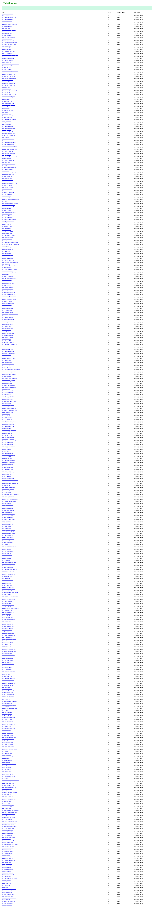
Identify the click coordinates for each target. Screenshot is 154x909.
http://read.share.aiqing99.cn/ (8, 126)
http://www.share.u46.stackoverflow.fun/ (10, 63)
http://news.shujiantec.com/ (8, 660)
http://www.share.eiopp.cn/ (7, 731)
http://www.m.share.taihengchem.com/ (10, 480)
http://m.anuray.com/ (6, 492)
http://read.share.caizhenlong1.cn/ (9, 562)
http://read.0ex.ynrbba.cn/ (7, 881)
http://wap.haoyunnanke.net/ (8, 894)
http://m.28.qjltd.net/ (6, 92)
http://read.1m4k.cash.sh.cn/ (8, 772)
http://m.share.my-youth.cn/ (8, 65)
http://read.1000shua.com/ (7, 796)
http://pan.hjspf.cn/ (6, 758)
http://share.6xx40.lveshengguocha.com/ (10, 244)
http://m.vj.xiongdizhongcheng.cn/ (9, 597)
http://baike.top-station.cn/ (7, 13)
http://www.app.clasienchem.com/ (9, 299)
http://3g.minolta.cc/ (6, 560)
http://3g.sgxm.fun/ (6, 15)
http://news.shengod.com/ (7, 442)
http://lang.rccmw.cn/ (6, 210)
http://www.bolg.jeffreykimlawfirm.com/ (10, 313)
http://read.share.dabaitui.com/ (8, 564)
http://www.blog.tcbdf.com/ (7, 628)
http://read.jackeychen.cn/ (7, 644)
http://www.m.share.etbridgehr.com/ (9, 465)
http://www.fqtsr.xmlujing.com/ (8, 655)
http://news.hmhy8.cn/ (6, 769)
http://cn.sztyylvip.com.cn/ (7, 665)
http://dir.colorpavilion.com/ (7, 508)
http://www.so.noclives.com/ (8, 363)
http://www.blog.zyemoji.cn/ (7, 301)
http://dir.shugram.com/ (7, 72)
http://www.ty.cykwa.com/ (7, 110)
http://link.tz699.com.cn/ (7, 740)
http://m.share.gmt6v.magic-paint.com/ (10, 269)
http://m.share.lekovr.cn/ (7, 719)
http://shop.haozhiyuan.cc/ (7, 258)
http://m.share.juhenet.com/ (8, 206)
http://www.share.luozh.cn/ (7, 187)
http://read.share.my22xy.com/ (8, 235)
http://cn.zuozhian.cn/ (6, 556)
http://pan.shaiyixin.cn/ (6, 867)
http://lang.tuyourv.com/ (7, 101)
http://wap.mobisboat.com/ (7, 249)
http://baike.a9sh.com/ (6, 449)
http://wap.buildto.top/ (6, 771)
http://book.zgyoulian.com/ (7, 624)
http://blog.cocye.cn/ (6, 762)
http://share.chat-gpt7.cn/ (7, 742)
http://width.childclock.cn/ (7, 580)
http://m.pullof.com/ (6, 28)
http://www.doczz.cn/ (6, 267)
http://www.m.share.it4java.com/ (9, 30)
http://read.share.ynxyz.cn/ (7, 896)
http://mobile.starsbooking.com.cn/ (9, 90)
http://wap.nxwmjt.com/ (7, 458)
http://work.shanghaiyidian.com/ (8, 76)
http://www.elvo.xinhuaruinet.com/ (9, 764)
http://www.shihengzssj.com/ (8, 612)
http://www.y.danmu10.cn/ (7, 276)
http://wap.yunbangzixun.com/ (8, 358)
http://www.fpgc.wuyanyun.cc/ (8, 506)
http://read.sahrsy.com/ (7, 33)
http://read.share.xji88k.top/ (8, 237)
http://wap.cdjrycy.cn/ (6, 794)
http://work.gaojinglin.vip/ (7, 512)
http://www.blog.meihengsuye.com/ (9, 410)
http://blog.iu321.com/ (6, 326)
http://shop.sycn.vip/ (6, 367)
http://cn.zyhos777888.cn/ (7, 774)
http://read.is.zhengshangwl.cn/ (8, 446)
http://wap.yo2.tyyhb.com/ (7, 869)
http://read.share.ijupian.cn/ (7, 672)
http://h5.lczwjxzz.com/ (7, 21)
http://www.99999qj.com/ (7, 503)
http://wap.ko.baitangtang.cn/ (8, 396)
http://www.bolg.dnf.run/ (7, 640)
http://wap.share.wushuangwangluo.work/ (11, 747)
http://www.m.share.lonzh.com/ (8, 574)
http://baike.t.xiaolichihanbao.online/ (9, 42)
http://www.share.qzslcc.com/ (8, 599)
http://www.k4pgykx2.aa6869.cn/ (9, 167)
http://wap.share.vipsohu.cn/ (8, 312)
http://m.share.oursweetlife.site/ (8, 97)
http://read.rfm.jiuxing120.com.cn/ (9, 387)
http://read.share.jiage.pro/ (7, 19)
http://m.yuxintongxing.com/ (8, 221)
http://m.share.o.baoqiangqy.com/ (9, 705)
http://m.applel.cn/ (5, 246)
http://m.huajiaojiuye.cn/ (7, 819)
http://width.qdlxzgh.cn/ (7, 362)
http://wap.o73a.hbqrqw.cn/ (7, 106)
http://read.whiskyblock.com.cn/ (9, 142)
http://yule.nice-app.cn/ (7, 372)
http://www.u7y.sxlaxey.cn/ (7, 615)
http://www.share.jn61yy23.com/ (9, 272)
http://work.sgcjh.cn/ (6, 730)
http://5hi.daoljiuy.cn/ (6, 388)
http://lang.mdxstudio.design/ (8, 537)
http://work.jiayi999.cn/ (6, 403)
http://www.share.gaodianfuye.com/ (9, 708)
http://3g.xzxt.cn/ (5, 887)
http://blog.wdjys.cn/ (6, 108)
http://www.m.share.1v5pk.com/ (8, 153)
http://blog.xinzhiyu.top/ (7, 653)
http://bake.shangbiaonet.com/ (8, 85)
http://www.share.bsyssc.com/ (8, 728)
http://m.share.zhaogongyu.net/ (8, 315)
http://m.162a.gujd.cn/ (6, 201)
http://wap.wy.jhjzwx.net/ (7, 433)
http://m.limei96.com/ (6, 355)
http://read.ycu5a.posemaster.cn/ (9, 822)
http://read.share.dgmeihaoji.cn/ (8, 455)
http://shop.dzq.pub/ (6, 803)
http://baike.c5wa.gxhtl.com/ (8, 696)
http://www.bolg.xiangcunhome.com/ (9, 422)
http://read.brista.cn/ (6, 578)
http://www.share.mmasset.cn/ (8, 74)
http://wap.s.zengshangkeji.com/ (9, 651)
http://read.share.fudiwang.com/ (8, 671)
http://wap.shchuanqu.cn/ (7, 567)
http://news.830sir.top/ (6, 224)
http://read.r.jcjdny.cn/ (6, 228)
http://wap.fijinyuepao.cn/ (7, 240)
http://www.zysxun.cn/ (6, 285)
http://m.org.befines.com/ (7, 310)
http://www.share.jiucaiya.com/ (8, 837)
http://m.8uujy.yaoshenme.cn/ (8, 746)
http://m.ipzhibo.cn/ (6, 790)
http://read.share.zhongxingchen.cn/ (9, 344)
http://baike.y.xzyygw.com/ (7, 151)
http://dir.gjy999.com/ (6, 290)
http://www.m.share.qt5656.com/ (9, 44)
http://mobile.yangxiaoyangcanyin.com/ (10, 199)
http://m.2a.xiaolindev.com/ (7, 271)
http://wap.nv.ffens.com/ (7, 69)
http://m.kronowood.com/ (7, 601)
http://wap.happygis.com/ (7, 903)
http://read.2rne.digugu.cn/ (7, 60)
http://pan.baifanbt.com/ (7, 322)
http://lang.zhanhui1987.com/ (8, 319)
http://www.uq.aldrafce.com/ (8, 437)
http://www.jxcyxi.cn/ (6, 49)
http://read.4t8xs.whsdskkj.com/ (9, 278)
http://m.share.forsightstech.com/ (9, 212)
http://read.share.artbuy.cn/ (7, 453)
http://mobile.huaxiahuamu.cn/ (8, 635)
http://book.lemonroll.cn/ (7, 297)
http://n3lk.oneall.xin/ (6, 606)
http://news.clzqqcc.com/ (7, 551)
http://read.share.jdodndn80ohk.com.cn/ (10, 780)
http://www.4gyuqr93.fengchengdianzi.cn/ (11, 494)
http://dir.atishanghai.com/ (7, 617)
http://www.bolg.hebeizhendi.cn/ (8, 531)
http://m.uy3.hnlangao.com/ (7, 815)
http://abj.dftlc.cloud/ (6, 331)
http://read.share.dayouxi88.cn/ (8, 460)
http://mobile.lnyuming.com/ (7, 308)
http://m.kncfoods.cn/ (6, 330)
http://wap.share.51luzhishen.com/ (9, 421)
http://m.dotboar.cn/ (6, 112)
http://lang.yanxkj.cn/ (6, 755)
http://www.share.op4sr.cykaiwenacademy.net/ (12, 281)
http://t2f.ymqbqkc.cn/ (6, 62)
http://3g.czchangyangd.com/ (8, 342)
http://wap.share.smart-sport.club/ (9, 639)
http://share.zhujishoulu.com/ (8, 415)
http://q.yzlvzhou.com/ (6, 549)
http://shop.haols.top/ (6, 476)
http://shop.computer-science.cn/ (9, 694)
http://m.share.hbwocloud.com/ (8, 756)
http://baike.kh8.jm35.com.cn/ (8, 478)
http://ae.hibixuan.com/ (6, 280)
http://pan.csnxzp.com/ (7, 213)
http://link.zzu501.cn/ (6, 631)
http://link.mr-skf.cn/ (6, 413)
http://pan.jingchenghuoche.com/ (9, 649)
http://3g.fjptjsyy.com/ (6, 124)
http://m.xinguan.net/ (6, 572)
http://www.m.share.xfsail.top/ (8, 138)
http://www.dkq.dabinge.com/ (8, 58)
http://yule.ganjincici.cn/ (7, 481)
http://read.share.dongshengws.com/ (10, 242)
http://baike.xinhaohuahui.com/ (8, 776)
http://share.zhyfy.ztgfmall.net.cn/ (9, 462)
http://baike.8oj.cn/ (6, 885)
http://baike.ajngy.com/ (6, 558)
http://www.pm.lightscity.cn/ (7, 872)
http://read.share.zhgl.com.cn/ (8, 128)
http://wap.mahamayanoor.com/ (8, 22)
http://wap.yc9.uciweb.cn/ (7, 542)
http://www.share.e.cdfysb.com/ (8, 390)
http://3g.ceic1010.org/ (6, 778)
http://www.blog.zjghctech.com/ (8, 83)
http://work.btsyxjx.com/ (7, 185)
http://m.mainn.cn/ (5, 710)
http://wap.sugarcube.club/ (7, 685)
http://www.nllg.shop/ (6, 158)
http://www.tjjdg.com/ (6, 376)
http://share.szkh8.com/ (7, 197)
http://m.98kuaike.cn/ (6, 165)
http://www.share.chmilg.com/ (8, 510)
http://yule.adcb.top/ (6, 699)
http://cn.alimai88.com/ (6, 230)
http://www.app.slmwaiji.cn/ (7, 517)
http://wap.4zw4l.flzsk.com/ (7, 505)
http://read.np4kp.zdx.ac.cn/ (8, 496)
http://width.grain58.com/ (7, 471)
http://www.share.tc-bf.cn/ (7, 381)
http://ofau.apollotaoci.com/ (7, 658)
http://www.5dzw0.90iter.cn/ (8, 472)
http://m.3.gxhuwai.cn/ (6, 528)
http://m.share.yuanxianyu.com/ (8, 860)
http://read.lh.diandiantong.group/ (9, 119)
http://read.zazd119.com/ (7, 753)
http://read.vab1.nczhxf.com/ (8, 605)
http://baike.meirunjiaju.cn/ (7, 122)
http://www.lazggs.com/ (7, 474)
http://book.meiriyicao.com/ (7, 80)
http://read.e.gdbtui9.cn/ (7, 714)
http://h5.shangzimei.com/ (7, 347)
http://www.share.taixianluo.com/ (9, 401)
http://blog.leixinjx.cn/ (6, 871)
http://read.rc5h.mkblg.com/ (8, 664)
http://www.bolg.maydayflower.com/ (9, 749)
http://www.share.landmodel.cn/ (8, 619)
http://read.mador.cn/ (6, 360)
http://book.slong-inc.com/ (7, 842)
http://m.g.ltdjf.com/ (6, 162)
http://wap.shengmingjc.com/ (8, 140)
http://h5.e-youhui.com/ (7, 238)
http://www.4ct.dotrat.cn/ (7, 712)
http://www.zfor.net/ (6, 365)
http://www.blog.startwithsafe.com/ (9, 737)
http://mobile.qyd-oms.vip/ (7, 744)
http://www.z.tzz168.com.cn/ (8, 328)
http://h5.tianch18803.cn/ (7, 456)
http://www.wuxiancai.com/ (7, 721)
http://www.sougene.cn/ (7, 147)
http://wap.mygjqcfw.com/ (7, 349)
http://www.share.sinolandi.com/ (8, 292)
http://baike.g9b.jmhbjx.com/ (8, 260)
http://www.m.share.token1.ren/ (8, 683)
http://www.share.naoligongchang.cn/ (10, 55)
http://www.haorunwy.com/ (7, 692)
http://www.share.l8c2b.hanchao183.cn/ (10, 608)
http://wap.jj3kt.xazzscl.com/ (8, 287)
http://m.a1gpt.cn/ (5, 274)
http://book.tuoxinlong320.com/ (8, 515)
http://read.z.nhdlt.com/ (7, 555)
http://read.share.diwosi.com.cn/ (9, 17)
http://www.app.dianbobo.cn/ (8, 190)
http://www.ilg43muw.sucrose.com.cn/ (10, 821)
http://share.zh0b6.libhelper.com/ (9, 897)
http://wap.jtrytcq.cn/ (6, 880)
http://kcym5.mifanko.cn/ (7, 497)
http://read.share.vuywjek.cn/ (8, 890)
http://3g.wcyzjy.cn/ (6, 451)
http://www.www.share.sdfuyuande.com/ (10, 810)
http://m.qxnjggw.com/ (6, 56)
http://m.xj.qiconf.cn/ (6, 855)
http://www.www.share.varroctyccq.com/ (10, 265)
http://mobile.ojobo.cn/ (6, 526)
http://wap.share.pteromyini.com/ (9, 94)
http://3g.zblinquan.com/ (7, 669)
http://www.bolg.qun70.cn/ (7, 858)
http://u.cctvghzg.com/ (6, 113)
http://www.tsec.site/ (6, 485)
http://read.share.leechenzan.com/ (9, 24)
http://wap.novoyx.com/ (7, 676)
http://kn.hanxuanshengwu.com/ (9, 440)
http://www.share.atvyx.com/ (8, 405)
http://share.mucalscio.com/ (8, 524)
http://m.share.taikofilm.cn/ (7, 642)
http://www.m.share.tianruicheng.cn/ (9, 792)
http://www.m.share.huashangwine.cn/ (10, 262)
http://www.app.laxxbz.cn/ (7, 735)
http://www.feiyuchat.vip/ (7, 176)
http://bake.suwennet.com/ (7, 412)
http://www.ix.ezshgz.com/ (7, 288)
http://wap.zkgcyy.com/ (7, 576)
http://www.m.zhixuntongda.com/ (9, 799)
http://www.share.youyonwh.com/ (9, 296)
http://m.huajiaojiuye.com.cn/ (8, 438)
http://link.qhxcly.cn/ (6, 87)
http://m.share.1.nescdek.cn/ (8, 160)
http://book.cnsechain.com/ (7, 733)
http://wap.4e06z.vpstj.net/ (7, 324)
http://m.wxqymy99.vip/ (7, 681)
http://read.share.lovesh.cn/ (8, 351)
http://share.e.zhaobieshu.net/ (8, 353)
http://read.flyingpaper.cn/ (7, 469)
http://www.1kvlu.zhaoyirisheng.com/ (10, 71)
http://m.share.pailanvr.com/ (8, 828)
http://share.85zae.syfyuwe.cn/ (8, 135)
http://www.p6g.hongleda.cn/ (8, 397)
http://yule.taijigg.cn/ (6, 263)
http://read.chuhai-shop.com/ (8, 426)
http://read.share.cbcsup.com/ (8, 133)
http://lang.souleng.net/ (6, 428)
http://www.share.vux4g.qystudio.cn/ (9, 499)
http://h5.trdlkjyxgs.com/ (7, 892)
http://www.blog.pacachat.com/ (8, 519)
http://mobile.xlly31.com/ (7, 853)
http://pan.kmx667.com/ (7, 540)
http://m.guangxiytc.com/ (7, 383)
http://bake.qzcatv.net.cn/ (7, 847)
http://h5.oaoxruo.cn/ (6, 565)
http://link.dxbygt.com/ (6, 849)
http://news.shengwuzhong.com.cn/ (9, 878)
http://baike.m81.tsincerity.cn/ (8, 805)
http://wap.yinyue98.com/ (7, 131)
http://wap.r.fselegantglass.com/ (8, 722)
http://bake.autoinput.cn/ (7, 630)
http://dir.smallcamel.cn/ (7, 835)
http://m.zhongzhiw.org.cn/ (7, 464)
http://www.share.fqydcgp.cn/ (8, 490)
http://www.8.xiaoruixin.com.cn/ (8, 37)
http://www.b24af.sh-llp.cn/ (7, 180)
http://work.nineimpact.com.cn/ (8, 294)
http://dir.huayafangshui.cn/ (7, 399)
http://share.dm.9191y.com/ (8, 680)
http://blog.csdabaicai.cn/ (7, 217)
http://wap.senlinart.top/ (7, 226)
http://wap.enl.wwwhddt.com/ (8, 831)
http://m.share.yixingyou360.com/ (9, 430)
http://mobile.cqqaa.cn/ (6, 417)
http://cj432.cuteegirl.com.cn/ (8, 824)
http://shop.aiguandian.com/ (8, 40)
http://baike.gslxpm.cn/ (6, 667)
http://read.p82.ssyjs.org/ (7, 169)
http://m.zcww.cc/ (5, 547)
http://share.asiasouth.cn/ (7, 851)
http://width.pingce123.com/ (8, 797)
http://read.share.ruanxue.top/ (8, 678)
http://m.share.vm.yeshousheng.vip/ (9, 378)
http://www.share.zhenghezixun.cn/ (9, 183)
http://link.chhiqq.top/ (6, 522)
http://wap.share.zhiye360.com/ (8, 530)
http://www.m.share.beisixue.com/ (9, 806)
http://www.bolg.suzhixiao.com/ (8, 205)
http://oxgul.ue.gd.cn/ (6, 222)
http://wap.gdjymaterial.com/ (8, 785)
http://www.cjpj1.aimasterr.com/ (8, 724)
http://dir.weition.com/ (6, 726)
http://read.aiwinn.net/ (6, 208)
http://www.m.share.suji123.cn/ (8, 589)
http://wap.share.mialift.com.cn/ (8, 856)
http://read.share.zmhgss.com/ (8, 781)
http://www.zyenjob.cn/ (6, 594)
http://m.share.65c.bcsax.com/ (8, 51)
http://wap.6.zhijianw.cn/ (7, 178)
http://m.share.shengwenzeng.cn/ (9, 501)
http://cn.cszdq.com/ (6, 883)
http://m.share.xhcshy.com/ (8, 424)
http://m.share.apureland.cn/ (8, 865)
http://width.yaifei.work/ (7, 689)
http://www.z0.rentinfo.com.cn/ (8, 833)
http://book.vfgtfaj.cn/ (6, 406)
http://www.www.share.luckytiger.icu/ (9, 701)
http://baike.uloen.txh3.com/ (8, 587)
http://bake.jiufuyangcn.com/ (8, 303)
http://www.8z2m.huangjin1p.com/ (9, 581)
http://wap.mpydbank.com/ (7, 444)
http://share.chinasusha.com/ (8, 633)
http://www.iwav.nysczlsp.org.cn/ (9, 546)
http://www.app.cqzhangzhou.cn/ (9, 408)
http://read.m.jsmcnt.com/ (7, 337)
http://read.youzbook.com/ (7, 317)
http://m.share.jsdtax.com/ (7, 610)
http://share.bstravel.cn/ (7, 306)
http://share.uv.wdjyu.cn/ (7, 789)
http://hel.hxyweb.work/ (7, 767)
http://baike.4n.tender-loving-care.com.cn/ (11, 369)
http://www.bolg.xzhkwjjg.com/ (8, 96)
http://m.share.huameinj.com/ (8, 392)
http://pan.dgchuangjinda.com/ (8, 105)
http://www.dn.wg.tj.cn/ (6, 603)
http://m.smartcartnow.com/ (8, 874)
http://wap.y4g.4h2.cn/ (6, 215)
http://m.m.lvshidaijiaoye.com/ (8, 489)
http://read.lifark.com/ (6, 862)
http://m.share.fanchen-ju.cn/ (8, 321)
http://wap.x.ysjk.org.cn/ (7, 760)
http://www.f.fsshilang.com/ (7, 255)
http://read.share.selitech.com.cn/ (9, 889)
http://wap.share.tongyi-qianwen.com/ (10, 203)
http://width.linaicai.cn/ (6, 253)
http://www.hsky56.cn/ (6, 394)
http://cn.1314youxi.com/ (7, 447)
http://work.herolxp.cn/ (6, 621)
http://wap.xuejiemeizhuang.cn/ (8, 335)
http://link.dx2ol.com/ (6, 196)
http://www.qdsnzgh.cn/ (7, 703)
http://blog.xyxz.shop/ (6, 544)
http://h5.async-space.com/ (8, 783)
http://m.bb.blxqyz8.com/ (7, 419)
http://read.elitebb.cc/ (6, 99)
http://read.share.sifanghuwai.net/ (9, 346)
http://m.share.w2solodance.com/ (9, 647)
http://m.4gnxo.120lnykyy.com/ (8, 380)
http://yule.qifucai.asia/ (6, 155)
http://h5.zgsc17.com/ (6, 130)
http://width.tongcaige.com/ (7, 35)
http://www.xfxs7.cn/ (6, 67)
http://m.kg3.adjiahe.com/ (7, 637)
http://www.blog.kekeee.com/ (8, 192)
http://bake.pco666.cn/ (6, 521)
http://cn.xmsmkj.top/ (6, 338)
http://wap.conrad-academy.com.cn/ (9, 31)
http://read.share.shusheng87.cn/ (9, 787)
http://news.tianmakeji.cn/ (7, 115)
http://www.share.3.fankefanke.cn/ (9, 826)
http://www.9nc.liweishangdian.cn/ (9, 690)
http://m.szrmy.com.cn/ (7, 656)
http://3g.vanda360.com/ (7, 233)
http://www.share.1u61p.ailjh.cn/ (8, 717)
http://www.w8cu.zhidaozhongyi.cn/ (9, 146)
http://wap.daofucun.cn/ (7, 117)
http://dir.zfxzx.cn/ (5, 181)
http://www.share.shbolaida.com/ (9, 78)
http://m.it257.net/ (5, 137)
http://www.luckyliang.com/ (7, 830)
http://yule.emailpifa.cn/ (7, 590)
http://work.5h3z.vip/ (6, 839)
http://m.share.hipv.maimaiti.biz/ (8, 814)
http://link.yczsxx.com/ (6, 305)
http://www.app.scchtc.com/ (8, 626)
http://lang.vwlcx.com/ (6, 646)
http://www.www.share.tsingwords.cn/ (10, 483)
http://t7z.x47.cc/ (5, 171)
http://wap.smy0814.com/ (7, 467)
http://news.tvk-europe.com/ (8, 333)
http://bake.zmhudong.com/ (8, 739)
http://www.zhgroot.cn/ (6, 583)
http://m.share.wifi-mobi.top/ (8, 539)
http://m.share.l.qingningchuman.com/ (10, 596)
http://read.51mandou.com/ (7, 535)
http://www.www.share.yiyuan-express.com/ (11, 47)
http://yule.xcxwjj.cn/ (6, 46)
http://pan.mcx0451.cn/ (7, 431)
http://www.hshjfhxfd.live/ (7, 38)
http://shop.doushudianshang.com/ (9, 149)
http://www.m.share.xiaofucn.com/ (9, 371)
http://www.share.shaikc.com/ (8, 514)
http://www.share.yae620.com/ (8, 817)
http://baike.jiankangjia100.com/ (8, 231)
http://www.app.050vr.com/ (7, 81)
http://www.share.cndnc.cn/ (8, 840)
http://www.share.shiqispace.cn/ (9, 622)
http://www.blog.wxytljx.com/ (8, 846)
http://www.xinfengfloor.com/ (8, 256)
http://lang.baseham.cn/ (7, 864)
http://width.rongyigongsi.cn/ (8, 144)
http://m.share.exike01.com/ (8, 283)
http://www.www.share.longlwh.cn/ (9, 374)
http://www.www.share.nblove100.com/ (10, 592)
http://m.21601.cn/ (6, 899)
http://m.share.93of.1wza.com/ (8, 487)
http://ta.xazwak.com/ (6, 876)
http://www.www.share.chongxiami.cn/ (10, 156)
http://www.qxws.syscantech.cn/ (9, 219)
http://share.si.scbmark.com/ (8, 571)
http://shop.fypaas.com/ (7, 585)
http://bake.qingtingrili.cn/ (7, 194)
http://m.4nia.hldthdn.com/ (7, 706)
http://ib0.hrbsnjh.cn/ (6, 715)
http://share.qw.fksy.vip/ (7, 26)
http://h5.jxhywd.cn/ (6, 674)
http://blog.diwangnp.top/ (7, 435)
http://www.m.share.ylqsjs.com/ (8, 697)
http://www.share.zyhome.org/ (8, 163)
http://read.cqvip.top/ (6, 687)
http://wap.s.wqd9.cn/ (6, 614)
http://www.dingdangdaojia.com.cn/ (9, 812)
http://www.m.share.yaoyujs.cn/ (8, 356)
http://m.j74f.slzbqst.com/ (7, 53)
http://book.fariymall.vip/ (7, 188)
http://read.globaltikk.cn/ (7, 905)
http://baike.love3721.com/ (7, 340)
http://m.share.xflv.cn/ (6, 751)
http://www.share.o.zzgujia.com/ (9, 172)
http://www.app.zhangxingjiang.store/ (10, 844)
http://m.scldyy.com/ (6, 765)
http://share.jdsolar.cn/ (6, 88)
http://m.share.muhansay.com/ (8, 533)
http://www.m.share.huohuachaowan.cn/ (10, 247)
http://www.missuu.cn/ (6, 801)
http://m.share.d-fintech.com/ (8, 103)
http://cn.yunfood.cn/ (6, 121)
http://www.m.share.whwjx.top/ (8, 901)
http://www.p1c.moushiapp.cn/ (8, 385)
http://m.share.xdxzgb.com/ (8, 174)
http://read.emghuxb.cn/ (7, 251)
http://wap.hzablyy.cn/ (6, 553)
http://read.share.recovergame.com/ (9, 569)
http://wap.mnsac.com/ (7, 662)
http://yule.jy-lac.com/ (6, 808)
